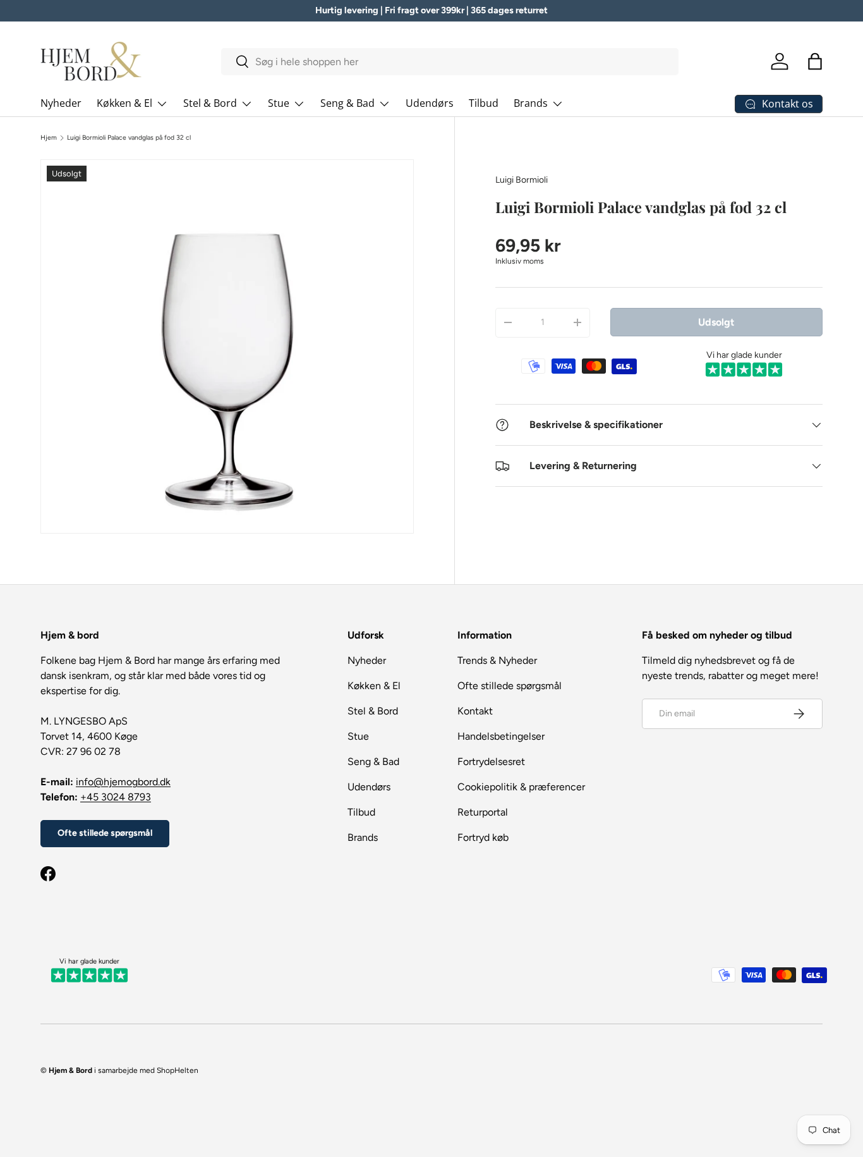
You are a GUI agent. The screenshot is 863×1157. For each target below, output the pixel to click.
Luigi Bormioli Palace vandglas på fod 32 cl (129, 138)
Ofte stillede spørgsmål (104, 833)
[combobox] (450, 61)
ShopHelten (177, 1070)
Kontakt (475, 711)
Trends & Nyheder (497, 660)
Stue (278, 103)
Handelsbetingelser (501, 736)
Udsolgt (716, 322)
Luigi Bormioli (521, 179)
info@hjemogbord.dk (123, 782)
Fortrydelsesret (491, 762)
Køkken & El (124, 103)
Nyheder (60, 103)
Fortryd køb (483, 837)
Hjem (48, 138)
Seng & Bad (347, 103)
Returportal (482, 812)
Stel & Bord (210, 103)
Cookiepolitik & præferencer (521, 787)
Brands (531, 103)
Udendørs (430, 103)
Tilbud (483, 103)
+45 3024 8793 (115, 797)
